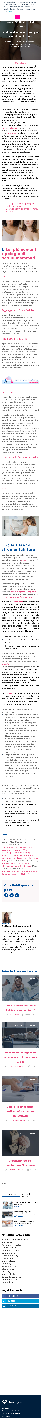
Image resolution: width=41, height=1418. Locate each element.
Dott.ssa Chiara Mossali (24, 42)
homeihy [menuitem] (12, 1401)
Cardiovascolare (9, 1247)
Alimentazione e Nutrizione (15, 1239)
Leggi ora (20, 985)
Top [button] (18, 16)
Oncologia (20, 26)
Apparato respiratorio (12, 1245)
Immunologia (8, 1261)
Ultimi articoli (10, 1194)
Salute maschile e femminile (20, 22)
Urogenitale (7, 1282)
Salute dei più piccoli (12, 1277)
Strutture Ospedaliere (11, 1413)
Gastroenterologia (11, 1255)
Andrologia (7, 1242)
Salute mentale (9, 1280)
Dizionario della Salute (11, 1411)
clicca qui (10, 11)
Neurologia (7, 1263)
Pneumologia (8, 1274)
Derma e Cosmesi (10, 1250)
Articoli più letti (26, 1195)
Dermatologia (8, 1253)
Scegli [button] (11, 16)
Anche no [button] (26, 16)
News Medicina (9, 1266)
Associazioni (6, 1416)
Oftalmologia (8, 1269)
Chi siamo (5, 1408)
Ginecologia (7, 1258)
